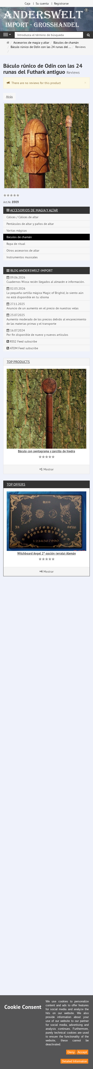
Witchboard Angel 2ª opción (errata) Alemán (46, 553)
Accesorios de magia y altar (34, 210)
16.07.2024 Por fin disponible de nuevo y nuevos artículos (37, 332)
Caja (27, 3)
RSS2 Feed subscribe (23, 341)
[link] (11, 196)
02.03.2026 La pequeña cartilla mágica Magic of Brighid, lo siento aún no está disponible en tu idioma (44, 293)
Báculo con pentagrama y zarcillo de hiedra (46, 451)
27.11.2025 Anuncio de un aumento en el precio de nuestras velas (42, 306)
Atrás (9, 97)
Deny (71, 1052)
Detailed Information (74, 1061)
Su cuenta (42, 3)
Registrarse (61, 3)
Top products (18, 361)
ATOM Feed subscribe (23, 348)
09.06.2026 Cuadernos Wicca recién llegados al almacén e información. (45, 279)
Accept (82, 1052)
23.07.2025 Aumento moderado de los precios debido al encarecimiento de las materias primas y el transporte (46, 319)
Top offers (16, 484)
